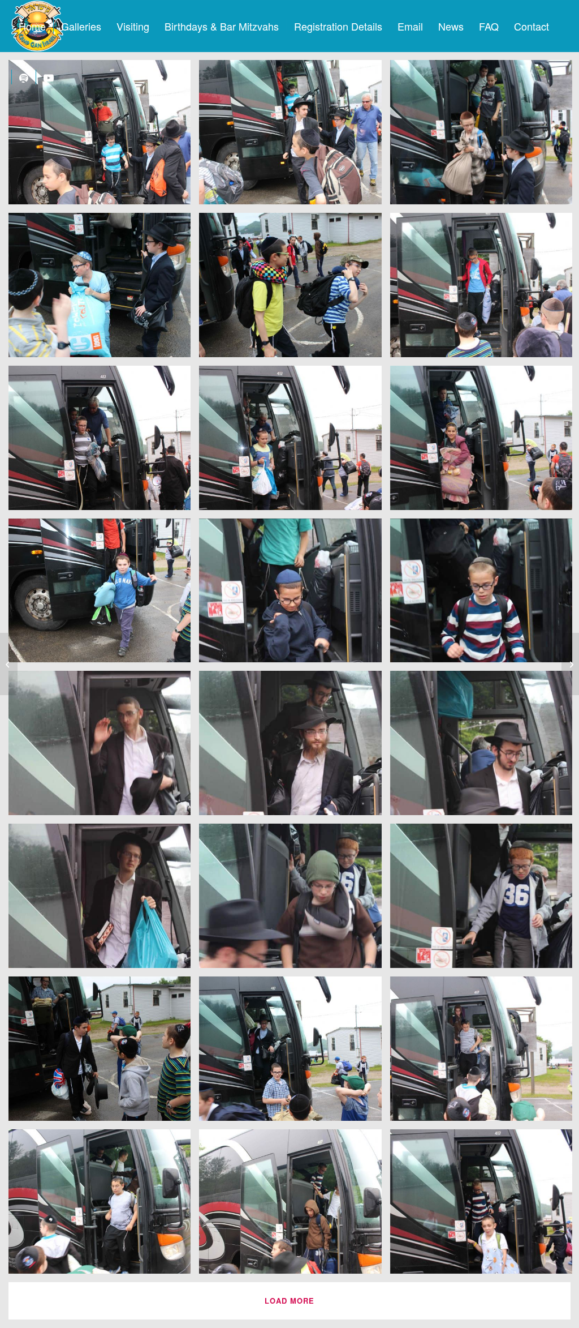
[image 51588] (294, 1205)
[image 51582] (294, 1052)
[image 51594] (294, 595)
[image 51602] (103, 442)
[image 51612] (294, 136)
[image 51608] (103, 289)
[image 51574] (103, 900)
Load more (289, 1300)
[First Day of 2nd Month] (570, 664)
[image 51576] (294, 900)
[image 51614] (103, 136)
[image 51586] (103, 1205)
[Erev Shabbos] (9, 664)
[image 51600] (294, 442)
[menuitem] (32, 26)
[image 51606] (294, 289)
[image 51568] (103, 747)
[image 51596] (103, 595)
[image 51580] (103, 1052)
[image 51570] (294, 747)
